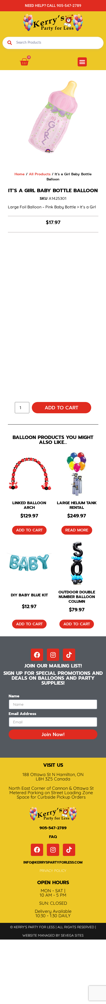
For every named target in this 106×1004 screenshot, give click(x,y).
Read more (76, 530)
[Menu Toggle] (82, 61)
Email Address (22, 714)
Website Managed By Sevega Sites (53, 935)
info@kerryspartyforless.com (53, 862)
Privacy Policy (53, 870)
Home (20, 174)
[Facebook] (37, 655)
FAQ (53, 837)
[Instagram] (53, 655)
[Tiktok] (69, 655)
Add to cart (61, 407)
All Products (40, 174)
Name (14, 696)
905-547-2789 (53, 828)
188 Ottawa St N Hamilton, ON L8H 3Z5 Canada (53, 777)
